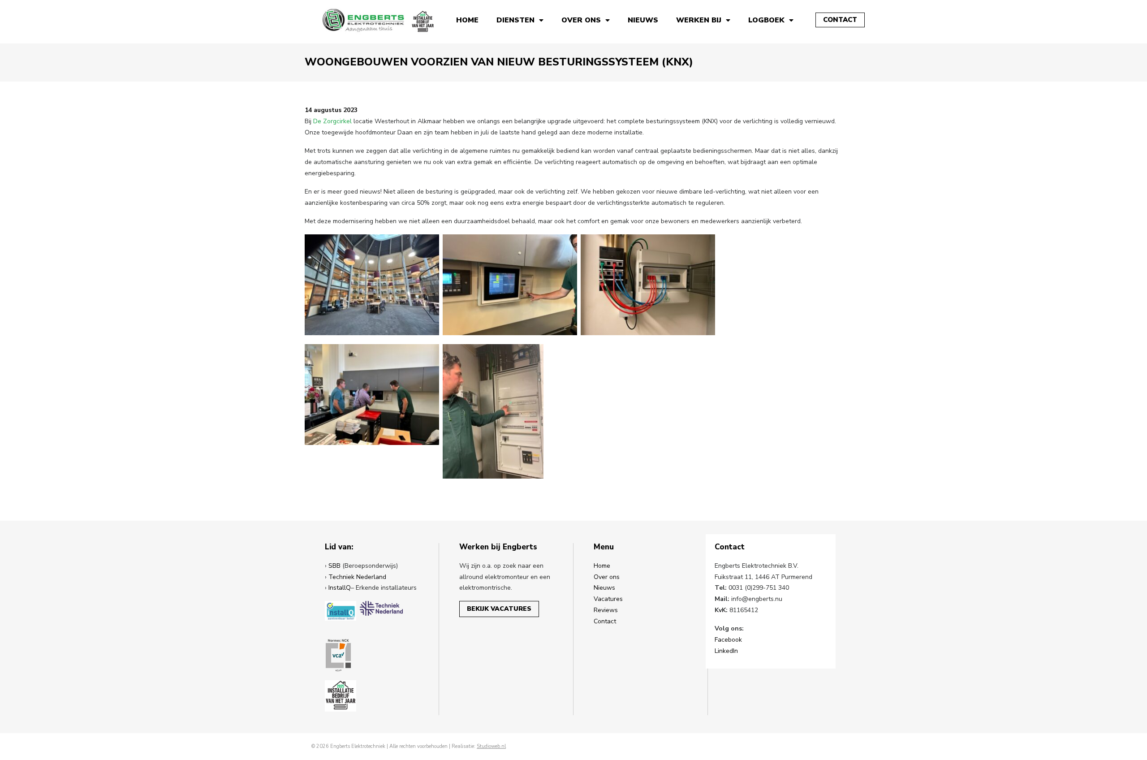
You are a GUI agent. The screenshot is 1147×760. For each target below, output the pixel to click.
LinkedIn (726, 651)
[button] (840, 20)
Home (467, 20)
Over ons (581, 20)
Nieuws (643, 20)
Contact (605, 621)
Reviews (606, 610)
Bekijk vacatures (499, 609)
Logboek (766, 20)
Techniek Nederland (357, 577)
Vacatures (608, 599)
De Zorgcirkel (332, 121)
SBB (334, 565)
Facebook (728, 639)
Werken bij (698, 20)
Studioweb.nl (491, 746)
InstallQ (339, 587)
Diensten (515, 20)
